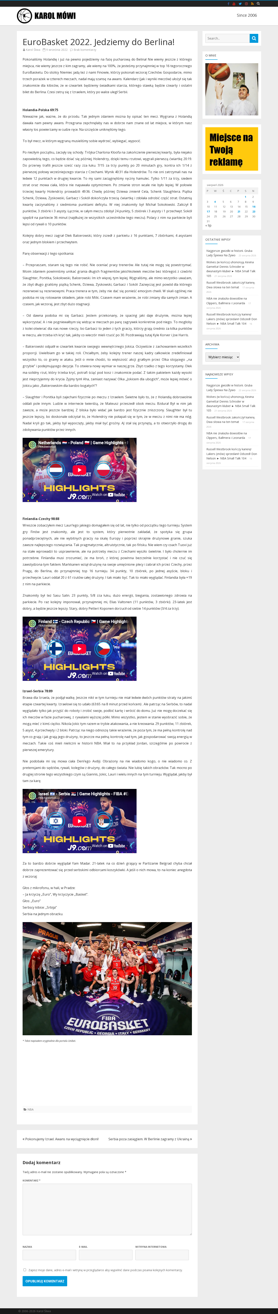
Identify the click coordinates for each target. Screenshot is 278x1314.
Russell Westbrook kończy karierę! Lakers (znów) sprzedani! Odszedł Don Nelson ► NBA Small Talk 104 (231, 318)
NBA (30, 1109)
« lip (208, 225)
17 (208, 211)
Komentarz (31, 1180)
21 (239, 211)
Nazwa (27, 1247)
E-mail (83, 1247)
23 (253, 211)
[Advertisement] (107, 1077)
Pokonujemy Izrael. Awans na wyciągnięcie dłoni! (61, 1139)
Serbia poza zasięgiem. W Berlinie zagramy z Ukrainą (149, 1139)
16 (253, 206)
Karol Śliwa (33, 50)
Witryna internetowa (150, 1247)
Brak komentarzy (85, 50)
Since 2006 (247, 15)
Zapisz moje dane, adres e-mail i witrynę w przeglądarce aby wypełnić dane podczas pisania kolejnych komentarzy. (105, 1270)
